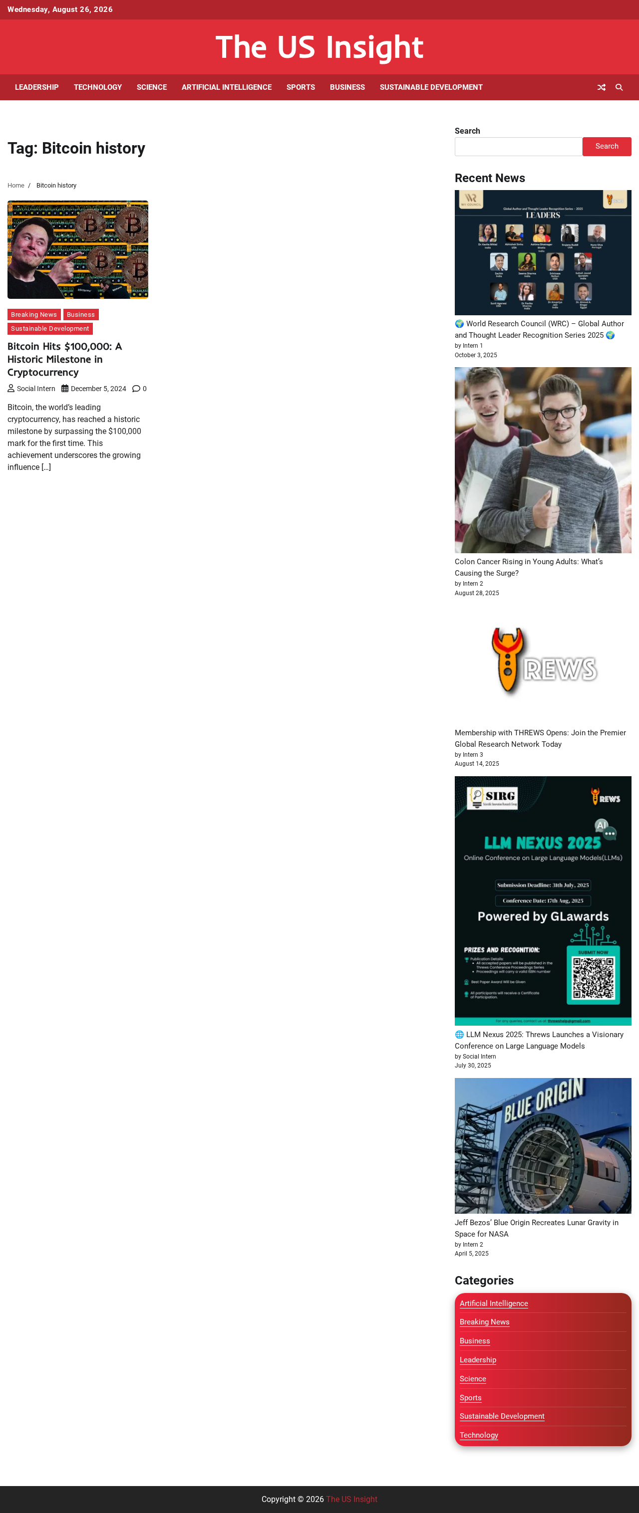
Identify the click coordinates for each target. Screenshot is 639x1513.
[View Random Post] (601, 87)
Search (467, 131)
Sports (301, 87)
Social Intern (36, 389)
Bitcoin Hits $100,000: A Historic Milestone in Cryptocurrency (64, 359)
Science (152, 87)
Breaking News (34, 314)
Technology (98, 87)
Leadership (37, 87)
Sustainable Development (431, 87)
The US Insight (319, 46)
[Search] (619, 87)
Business (347, 87)
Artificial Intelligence (227, 87)
